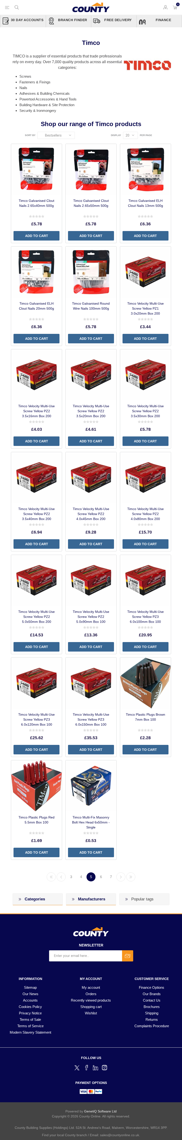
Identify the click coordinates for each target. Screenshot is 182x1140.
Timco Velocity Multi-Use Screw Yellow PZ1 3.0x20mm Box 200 (145, 308)
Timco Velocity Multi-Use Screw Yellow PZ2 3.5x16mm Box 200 (36, 411)
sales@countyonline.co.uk (119, 1135)
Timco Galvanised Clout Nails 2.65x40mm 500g (36, 203)
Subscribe (127, 955)
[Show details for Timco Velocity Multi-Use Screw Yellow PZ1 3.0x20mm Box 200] (145, 271)
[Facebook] (86, 1067)
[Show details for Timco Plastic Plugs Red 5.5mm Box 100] (36, 785)
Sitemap (30, 987)
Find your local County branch (64, 1135)
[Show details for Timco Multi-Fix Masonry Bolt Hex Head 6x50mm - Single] (91, 785)
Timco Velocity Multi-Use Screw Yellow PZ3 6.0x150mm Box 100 (91, 719)
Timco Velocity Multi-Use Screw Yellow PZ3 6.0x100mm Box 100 (145, 617)
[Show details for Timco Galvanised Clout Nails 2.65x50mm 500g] (91, 169)
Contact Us (151, 1000)
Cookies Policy (30, 1007)
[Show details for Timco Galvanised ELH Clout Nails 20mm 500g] (36, 271)
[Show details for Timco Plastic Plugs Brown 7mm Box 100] (145, 683)
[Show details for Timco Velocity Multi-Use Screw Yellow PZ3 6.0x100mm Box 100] (145, 580)
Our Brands (152, 994)
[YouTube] (95, 1067)
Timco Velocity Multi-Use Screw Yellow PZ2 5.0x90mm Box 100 (91, 617)
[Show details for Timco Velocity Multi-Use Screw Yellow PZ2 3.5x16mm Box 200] (36, 374)
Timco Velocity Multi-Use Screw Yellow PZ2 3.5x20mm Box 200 (91, 411)
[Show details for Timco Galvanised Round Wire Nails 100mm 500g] (91, 271)
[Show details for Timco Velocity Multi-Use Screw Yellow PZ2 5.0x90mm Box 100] (91, 580)
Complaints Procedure (151, 1026)
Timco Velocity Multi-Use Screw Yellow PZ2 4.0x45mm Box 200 (91, 514)
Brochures (152, 1007)
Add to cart (36, 236)
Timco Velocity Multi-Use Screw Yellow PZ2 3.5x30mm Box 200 (145, 411)
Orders (91, 994)
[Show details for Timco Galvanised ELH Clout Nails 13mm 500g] (145, 169)
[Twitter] (77, 1067)
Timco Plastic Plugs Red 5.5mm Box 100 (36, 819)
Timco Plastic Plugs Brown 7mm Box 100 (145, 717)
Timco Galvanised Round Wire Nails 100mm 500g (91, 306)
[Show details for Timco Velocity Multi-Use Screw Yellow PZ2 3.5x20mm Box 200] (91, 374)
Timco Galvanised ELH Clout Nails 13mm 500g (145, 203)
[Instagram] (104, 1067)
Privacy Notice (30, 1013)
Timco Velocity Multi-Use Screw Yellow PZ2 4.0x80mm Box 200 (145, 514)
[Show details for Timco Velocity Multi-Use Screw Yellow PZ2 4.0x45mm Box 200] (91, 477)
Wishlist (91, 1013)
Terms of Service (30, 1026)
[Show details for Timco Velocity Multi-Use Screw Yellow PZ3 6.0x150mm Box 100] (91, 683)
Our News (30, 994)
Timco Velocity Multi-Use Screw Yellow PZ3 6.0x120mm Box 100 (36, 719)
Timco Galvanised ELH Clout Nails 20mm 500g (36, 306)
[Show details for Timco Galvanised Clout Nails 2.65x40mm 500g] (36, 169)
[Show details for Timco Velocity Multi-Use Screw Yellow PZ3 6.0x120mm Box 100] (36, 683)
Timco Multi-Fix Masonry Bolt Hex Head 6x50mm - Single (91, 822)
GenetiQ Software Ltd (100, 1111)
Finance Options (151, 987)
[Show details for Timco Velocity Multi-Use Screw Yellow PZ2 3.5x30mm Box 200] (145, 374)
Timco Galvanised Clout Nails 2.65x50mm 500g (91, 203)
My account (91, 987)
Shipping (151, 1013)
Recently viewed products (91, 1000)
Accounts (30, 1000)
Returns (152, 1019)
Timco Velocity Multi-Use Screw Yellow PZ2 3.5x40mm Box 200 (36, 514)
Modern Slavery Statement (30, 1032)
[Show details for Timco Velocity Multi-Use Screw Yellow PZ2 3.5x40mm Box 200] (36, 477)
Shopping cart (91, 1007)
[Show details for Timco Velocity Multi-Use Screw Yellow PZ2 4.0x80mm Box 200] (145, 477)
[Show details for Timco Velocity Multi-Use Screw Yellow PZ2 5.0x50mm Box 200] (36, 580)
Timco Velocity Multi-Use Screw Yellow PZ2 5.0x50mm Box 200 (36, 617)
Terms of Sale (30, 1019)
